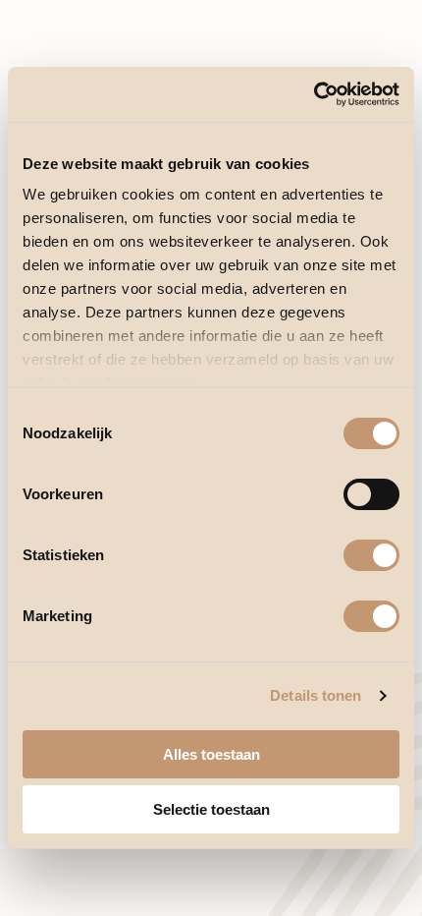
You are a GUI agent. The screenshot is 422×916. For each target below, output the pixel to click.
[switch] (371, 494)
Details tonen (315, 695)
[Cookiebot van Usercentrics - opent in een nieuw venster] (313, 94)
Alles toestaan (211, 754)
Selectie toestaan (211, 809)
